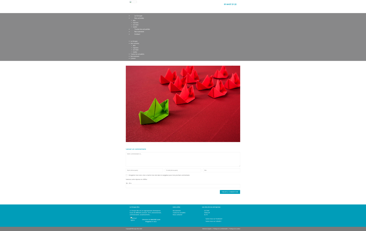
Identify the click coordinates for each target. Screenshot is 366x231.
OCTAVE (135, 25)
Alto (134, 20)
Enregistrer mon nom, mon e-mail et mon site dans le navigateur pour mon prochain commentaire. (159, 175)
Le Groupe (138, 16)
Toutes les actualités (142, 29)
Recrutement (139, 31)
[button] (183, 38)
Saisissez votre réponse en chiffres (136, 179)
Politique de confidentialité (220, 229)
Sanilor (135, 27)
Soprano (135, 22)
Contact (137, 34)
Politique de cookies (234, 229)
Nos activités (139, 18)
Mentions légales (206, 229)
